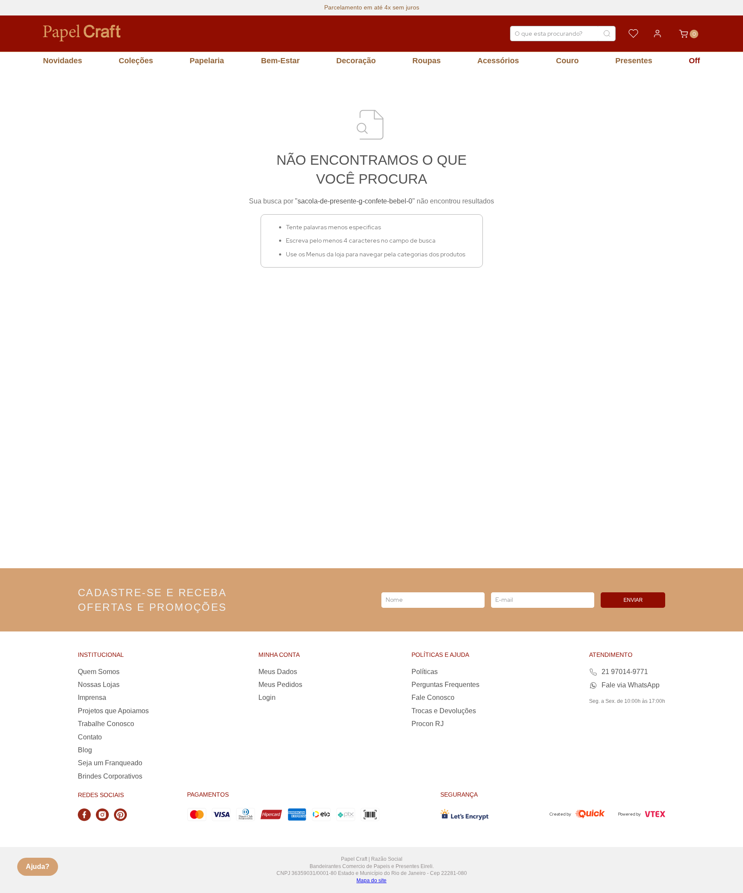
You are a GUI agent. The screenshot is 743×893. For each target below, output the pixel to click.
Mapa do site (371, 881)
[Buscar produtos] (606, 33)
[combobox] (563, 33)
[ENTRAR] (657, 33)
